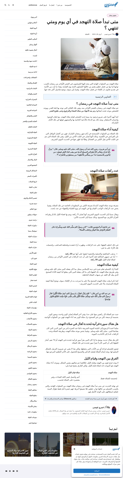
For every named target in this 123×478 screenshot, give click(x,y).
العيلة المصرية (32, 149)
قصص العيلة (33, 286)
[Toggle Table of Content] (114, 96)
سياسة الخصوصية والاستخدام (91, 474)
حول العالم (33, 209)
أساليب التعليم (32, 39)
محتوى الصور (32, 362)
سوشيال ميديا (32, 231)
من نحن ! (59, 5)
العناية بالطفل (32, 127)
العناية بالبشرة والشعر (30, 121)
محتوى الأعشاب (32, 319)
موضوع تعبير (33, 423)
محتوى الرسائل (32, 346)
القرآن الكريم (32, 154)
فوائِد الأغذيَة (33, 269)
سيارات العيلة (32, 236)
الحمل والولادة (32, 94)
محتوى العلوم (32, 368)
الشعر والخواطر (32, 116)
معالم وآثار (33, 401)
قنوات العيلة (33, 291)
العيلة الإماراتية (32, 132)
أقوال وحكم (33, 44)
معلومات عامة (32, 412)
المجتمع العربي (32, 165)
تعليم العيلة (33, 193)
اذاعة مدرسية (32, 72)
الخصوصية (68, 5)
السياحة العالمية (32, 105)
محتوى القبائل (32, 379)
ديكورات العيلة (32, 225)
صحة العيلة (33, 242)
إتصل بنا (51, 5)
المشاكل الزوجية (31, 171)
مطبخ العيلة (33, 395)
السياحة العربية (32, 110)
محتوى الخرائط (32, 335)
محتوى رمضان (112, 15)
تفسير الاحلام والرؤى (30, 198)
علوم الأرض (33, 253)
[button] (74, 449)
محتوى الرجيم (32, 341)
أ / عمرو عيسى (100, 407)
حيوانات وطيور (32, 214)
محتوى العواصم (32, 373)
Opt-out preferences (104, 474)
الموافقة (96, 471)
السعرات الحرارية (31, 99)
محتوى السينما (32, 357)
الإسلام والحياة (32, 83)
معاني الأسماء (32, 406)
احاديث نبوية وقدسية (30, 61)
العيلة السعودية (32, 138)
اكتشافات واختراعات (30, 77)
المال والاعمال (32, 160)
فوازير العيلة (33, 275)
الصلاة (87, 34)
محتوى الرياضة (32, 351)
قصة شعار (33, 280)
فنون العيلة (33, 264)
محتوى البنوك (32, 330)
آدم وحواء (34, 17)
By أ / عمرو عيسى (109, 34)
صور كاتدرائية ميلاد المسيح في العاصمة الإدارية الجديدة (17, 453)
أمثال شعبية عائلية (31, 50)
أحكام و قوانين (32, 23)
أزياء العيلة (33, 34)
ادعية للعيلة (33, 66)
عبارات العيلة (32, 247)
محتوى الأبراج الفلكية (30, 313)
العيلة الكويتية (32, 143)
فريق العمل (43, 5)
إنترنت (35, 55)
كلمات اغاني (33, 302)
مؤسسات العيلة (32, 308)
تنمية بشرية (33, 203)
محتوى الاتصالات (31, 324)
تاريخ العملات (33, 182)
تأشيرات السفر (32, 176)
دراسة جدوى (33, 220)
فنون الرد (34, 258)
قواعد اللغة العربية (31, 297)
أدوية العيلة (33, 28)
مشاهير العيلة (32, 390)
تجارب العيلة (33, 187)
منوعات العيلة (32, 417)
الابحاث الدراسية (32, 88)
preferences (33, 5)
